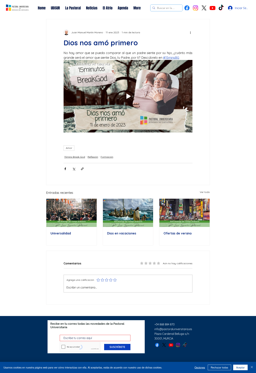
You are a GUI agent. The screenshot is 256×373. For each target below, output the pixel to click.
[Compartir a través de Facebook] (65, 168)
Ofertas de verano (178, 233)
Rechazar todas (219, 367)
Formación (107, 156)
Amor (69, 148)
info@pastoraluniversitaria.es (173, 329)
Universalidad (61, 233)
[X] (204, 8)
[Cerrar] (252, 367)
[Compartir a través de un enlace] (82, 168)
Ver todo (205, 192)
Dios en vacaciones (121, 233)
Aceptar (240, 367)
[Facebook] (187, 8)
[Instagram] (195, 8)
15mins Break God (74, 156)
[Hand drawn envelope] (17, 8)
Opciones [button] (200, 367)
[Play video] (128, 96)
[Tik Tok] (221, 8)
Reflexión (93, 156)
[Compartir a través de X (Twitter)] (73, 168)
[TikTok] (185, 345)
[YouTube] (212, 8)
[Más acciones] (190, 32)
